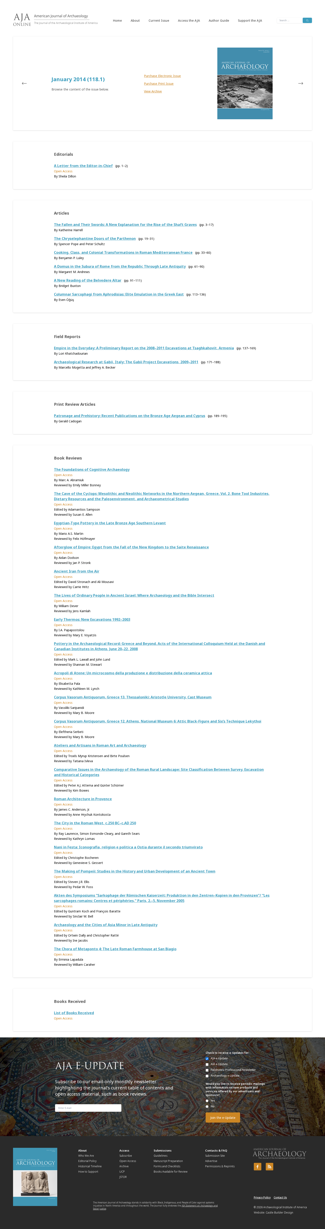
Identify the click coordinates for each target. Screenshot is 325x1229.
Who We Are (86, 1156)
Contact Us (280, 1197)
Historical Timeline (90, 1166)
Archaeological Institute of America (285, 1207)
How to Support (88, 1171)
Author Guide (219, 20)
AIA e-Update (219, 1064)
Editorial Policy (87, 1161)
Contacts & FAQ (216, 1150)
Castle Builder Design (279, 1212)
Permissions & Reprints (220, 1166)
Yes (213, 1100)
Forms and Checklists (167, 1166)
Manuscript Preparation (168, 1161)
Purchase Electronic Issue (162, 76)
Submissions (163, 1150)
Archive (124, 1166)
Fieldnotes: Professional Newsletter (233, 1070)
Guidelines (160, 1156)
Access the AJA (189, 20)
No (212, 1106)
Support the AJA (250, 20)
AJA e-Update (219, 1058)
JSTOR (123, 1177)
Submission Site (215, 1156)
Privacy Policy (262, 1197)
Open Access (127, 1161)
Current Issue (159, 20)
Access (124, 1150)
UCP (122, 1171)
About (135, 20)
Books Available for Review (170, 1171)
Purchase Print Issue (159, 83)
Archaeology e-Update (225, 1075)
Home (117, 20)
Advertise (211, 1161)
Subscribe (125, 1156)
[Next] (296, 83)
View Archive (153, 91)
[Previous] (28, 83)
